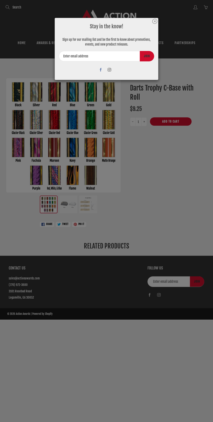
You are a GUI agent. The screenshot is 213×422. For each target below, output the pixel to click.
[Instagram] (109, 69)
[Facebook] (100, 69)
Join (147, 56)
